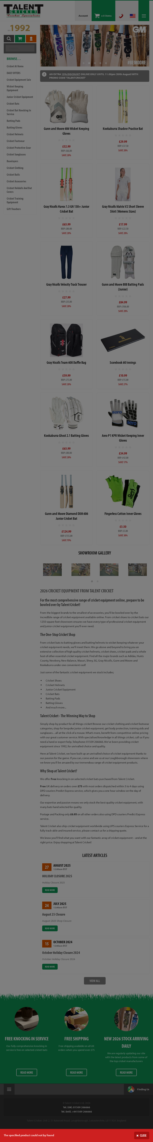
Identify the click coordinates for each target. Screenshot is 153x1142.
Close (143, 1135)
